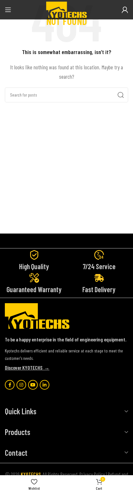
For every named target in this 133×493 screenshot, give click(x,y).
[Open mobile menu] (8, 9)
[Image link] (37, 315)
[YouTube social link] (33, 385)
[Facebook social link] (10, 385)
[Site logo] (66, 9)
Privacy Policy (92, 474)
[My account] (124, 9)
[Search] (120, 94)
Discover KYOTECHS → (27, 367)
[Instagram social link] (21, 385)
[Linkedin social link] (44, 385)
